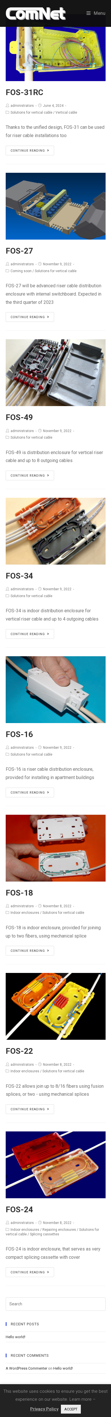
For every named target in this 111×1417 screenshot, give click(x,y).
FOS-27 (19, 251)
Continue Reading (28, 150)
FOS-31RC (24, 92)
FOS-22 (19, 1051)
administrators (22, 106)
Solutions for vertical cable (31, 113)
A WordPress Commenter (26, 1368)
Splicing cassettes (44, 1234)
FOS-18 (19, 893)
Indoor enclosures (25, 913)
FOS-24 (19, 1209)
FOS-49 (19, 417)
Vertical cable (66, 113)
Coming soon (21, 271)
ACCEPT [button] (70, 1409)
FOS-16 (19, 734)
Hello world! (15, 1337)
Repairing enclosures (59, 1230)
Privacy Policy (44, 1409)
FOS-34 (19, 576)
